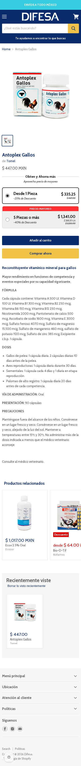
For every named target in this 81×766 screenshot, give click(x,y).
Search (6, 748)
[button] (40, 195)
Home (6, 49)
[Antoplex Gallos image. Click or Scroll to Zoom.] (40, 93)
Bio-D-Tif (59, 550)
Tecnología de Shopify (17, 758)
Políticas (20, 748)
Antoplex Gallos (20, 639)
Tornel (10, 161)
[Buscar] (73, 28)
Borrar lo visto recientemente (26, 585)
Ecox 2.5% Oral (15, 545)
